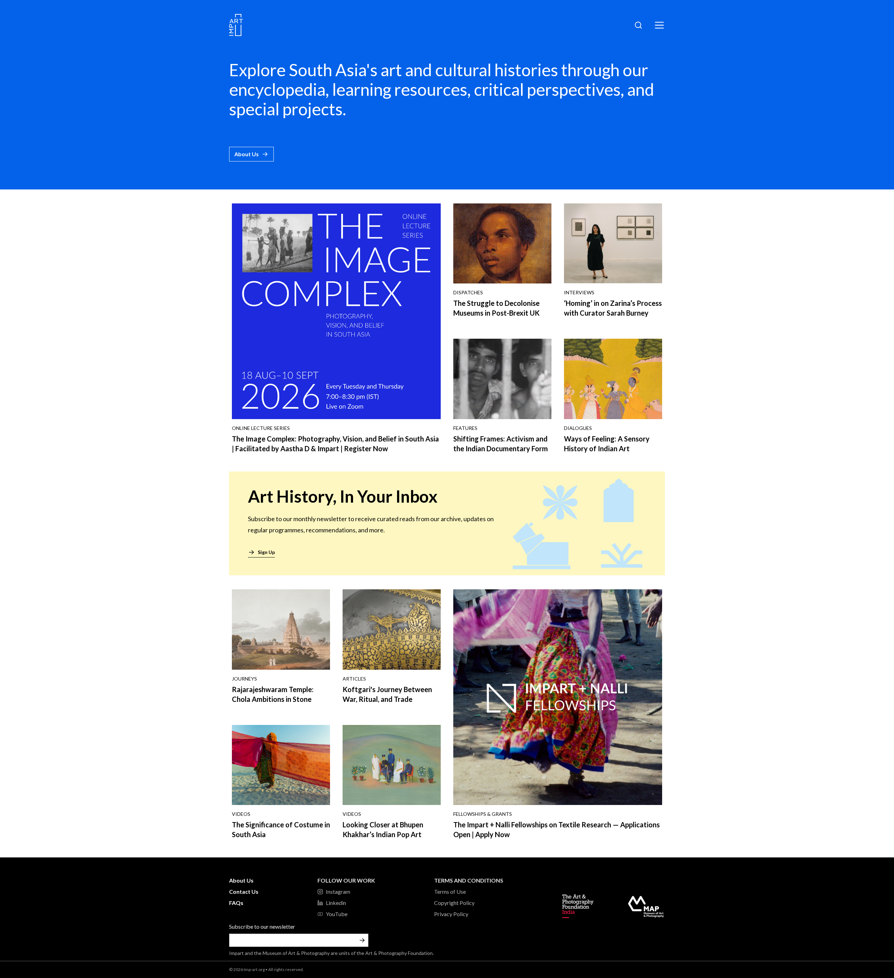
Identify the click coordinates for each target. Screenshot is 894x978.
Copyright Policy (454, 902)
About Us (246, 154)
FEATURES (465, 428)
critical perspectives (547, 89)
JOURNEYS (244, 679)
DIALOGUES (578, 428)
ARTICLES (354, 679)
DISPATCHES (468, 292)
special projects (286, 109)
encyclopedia (277, 89)
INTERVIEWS (579, 292)
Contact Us (243, 891)
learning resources (399, 89)
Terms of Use (450, 891)
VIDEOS (241, 814)
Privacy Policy (451, 914)
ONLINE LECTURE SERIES (261, 428)
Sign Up (266, 552)
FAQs (236, 902)
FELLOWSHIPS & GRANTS (482, 814)
